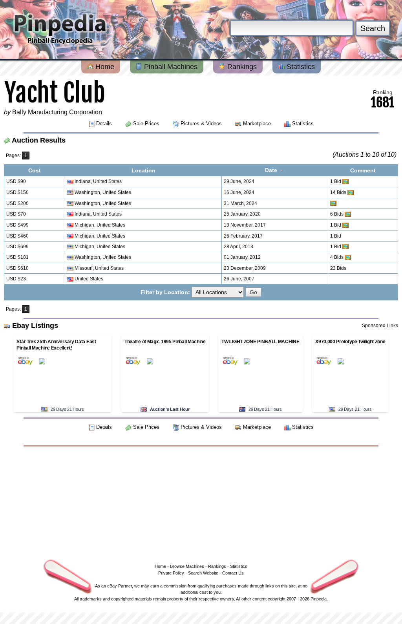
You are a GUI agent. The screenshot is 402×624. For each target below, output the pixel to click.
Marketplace (256, 123)
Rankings (241, 67)
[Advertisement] (201, 503)
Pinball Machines (169, 67)
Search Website (203, 573)
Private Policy (171, 573)
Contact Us (233, 573)
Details (104, 123)
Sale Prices (146, 123)
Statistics (300, 67)
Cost (34, 170)
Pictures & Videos (201, 123)
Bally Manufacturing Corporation (57, 112)
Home (103, 67)
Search (372, 28)
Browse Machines (187, 566)
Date (272, 170)
